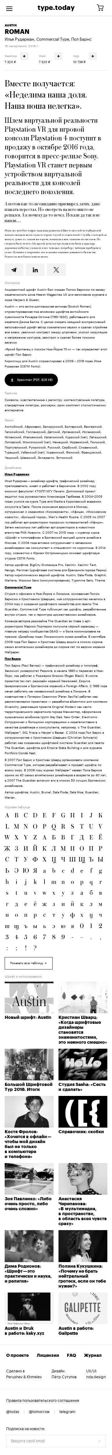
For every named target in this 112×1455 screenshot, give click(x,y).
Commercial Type (52, 39)
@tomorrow (39, 1412)
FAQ (71, 1355)
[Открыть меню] (9, 8)
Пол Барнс (81, 39)
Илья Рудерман (19, 39)
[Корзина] (102, 8)
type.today (56, 7)
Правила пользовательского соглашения (42, 1401)
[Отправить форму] (99, 1441)
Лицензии (48, 1355)
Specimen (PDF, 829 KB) (34, 379)
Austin (11, 25)
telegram (67, 1412)
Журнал (93, 1355)
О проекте (17, 1355)
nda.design (96, 1377)
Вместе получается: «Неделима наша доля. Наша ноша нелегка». (46, 94)
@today (12, 1412)
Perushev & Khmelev (24, 1377)
